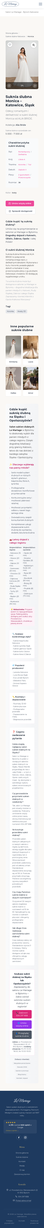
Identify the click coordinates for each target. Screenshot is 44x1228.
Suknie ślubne (22, 1157)
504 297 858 (23, 1197)
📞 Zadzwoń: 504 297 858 (22, 1014)
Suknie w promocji (22, 1071)
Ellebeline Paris (19, 681)
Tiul (29, 165)
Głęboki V (22, 170)
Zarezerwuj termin (22, 1174)
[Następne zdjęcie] (34, 64)
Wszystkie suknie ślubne (22, 1063)
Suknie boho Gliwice (21, 651)
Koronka (21, 165)
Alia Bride (21, 125)
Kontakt (22, 1161)
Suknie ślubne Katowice (15, 36)
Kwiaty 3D (22, 311)
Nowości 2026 (22, 1067)
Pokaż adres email (23, 1201)
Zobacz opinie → (12, 1130)
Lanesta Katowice (20, 672)
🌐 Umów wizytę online (22, 1024)
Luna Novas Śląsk (20, 675)
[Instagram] (25, 1137)
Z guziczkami (23, 175)
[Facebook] (18, 1137)
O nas (22, 1170)
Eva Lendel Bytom (21, 678)
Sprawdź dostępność (22, 211)
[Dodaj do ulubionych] (10, 44)
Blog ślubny (22, 1074)
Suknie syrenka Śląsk (21, 646)
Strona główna (12, 33)
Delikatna (22, 154)
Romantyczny (24, 152)
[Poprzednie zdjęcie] (10, 64)
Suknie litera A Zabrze (22, 654)
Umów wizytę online (21, 203)
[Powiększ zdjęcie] (33, 45)
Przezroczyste (24, 177)
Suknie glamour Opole (22, 649)
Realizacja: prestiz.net (34, 1222)
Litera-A (21, 159)
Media (22, 1166)
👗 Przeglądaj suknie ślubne (22, 1034)
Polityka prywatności (9, 1222)
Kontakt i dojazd (22, 1078)
